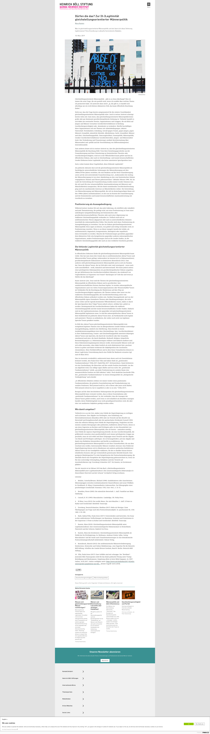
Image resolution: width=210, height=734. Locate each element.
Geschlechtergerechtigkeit (84, 577)
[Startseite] (76, 6)
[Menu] (148, 4)
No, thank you (199, 724)
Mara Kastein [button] (79, 23)
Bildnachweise (141, 94)
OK (189, 724)
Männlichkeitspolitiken (101, 577)
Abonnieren (105, 660)
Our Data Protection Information (9, 729)
